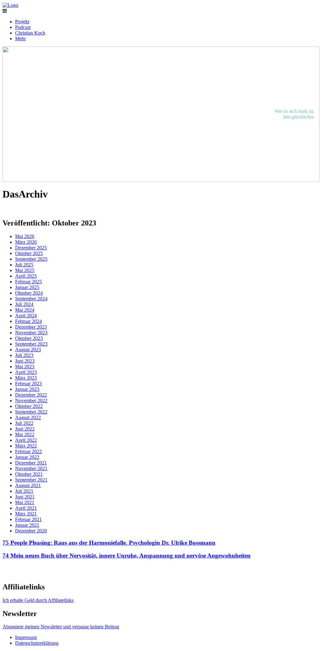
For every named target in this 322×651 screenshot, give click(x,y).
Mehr (20, 38)
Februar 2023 (28, 383)
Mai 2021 (24, 502)
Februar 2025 (28, 281)
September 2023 (31, 344)
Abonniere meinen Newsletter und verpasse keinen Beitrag (61, 626)
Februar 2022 (28, 451)
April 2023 (26, 372)
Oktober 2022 (29, 406)
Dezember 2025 (31, 247)
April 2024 (26, 315)
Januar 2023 (27, 389)
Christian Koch (30, 33)
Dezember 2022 (31, 395)
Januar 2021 (27, 525)
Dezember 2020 (31, 530)
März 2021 (26, 513)
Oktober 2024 (29, 293)
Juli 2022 (24, 423)
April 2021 (26, 508)
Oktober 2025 (29, 253)
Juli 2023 (24, 355)
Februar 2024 (28, 321)
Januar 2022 (27, 457)
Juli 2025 (24, 264)
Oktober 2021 (29, 474)
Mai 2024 (24, 310)
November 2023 (31, 332)
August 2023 (28, 349)
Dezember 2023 (31, 327)
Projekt (22, 21)
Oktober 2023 (29, 338)
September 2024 (31, 298)
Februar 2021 (28, 519)
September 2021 (31, 479)
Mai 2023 (24, 366)
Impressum (26, 637)
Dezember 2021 (31, 462)
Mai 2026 (24, 236)
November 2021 (31, 468)
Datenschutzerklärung (36, 643)
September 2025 (31, 259)
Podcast (23, 27)
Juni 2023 (25, 361)
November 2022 (31, 400)
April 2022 (26, 440)
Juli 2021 (24, 491)
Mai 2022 (24, 434)
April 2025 (26, 276)
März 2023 (26, 378)
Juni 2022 (25, 428)
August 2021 (28, 485)
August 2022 (28, 417)
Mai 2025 (24, 270)
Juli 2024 (24, 304)
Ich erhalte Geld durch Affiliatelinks (38, 600)
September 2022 (31, 412)
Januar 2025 (27, 287)
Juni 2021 (25, 496)
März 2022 (26, 445)
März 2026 (26, 242)
